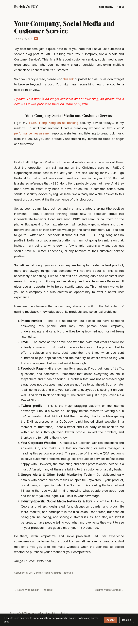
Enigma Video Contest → (109, 589)
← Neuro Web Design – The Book (33, 589)
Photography (105, 6)
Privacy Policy (60, 613)
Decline (126, 619)
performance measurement (32, 133)
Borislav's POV (26, 6)
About (120, 6)
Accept (111, 619)
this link (68, 79)
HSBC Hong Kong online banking (53, 123)
